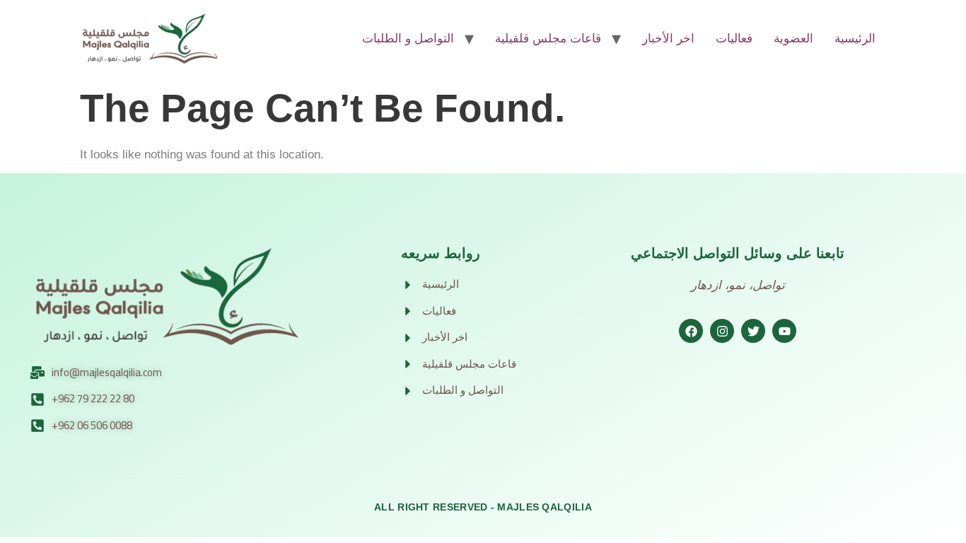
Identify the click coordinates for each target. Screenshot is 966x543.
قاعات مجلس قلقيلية (548, 38)
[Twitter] (753, 331)
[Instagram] (722, 331)
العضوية (793, 38)
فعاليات (734, 38)
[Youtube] (784, 331)
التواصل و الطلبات (408, 38)
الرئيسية (854, 38)
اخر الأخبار (668, 38)
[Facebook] (691, 331)
